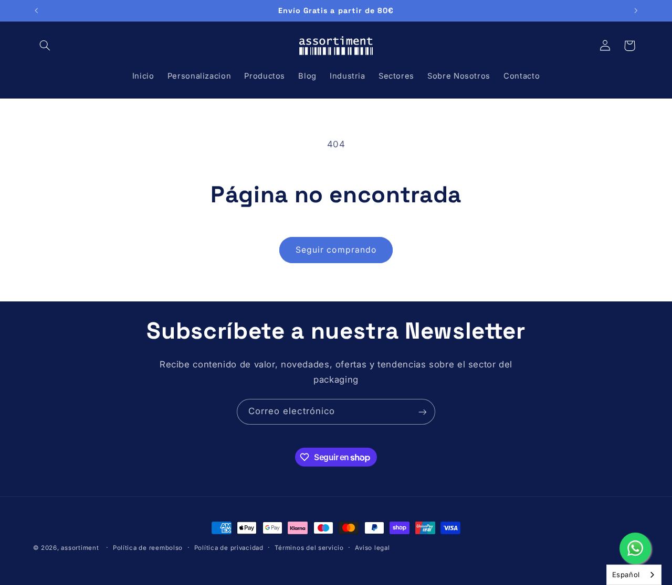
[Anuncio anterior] (36, 10)
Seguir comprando (336, 250)
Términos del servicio (309, 547)
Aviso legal (372, 547)
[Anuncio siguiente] (635, 10)
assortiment (80, 547)
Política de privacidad (229, 547)
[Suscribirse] (423, 412)
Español (626, 574)
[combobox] (634, 575)
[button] (45, 46)
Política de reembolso (148, 547)
